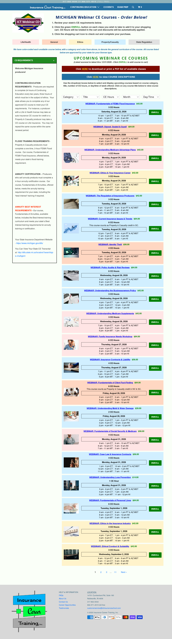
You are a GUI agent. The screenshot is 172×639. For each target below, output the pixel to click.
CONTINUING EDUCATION (83, 7)
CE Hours (108, 97)
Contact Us (63, 601)
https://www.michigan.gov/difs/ (29, 243)
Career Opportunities (67, 605)
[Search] (133, 7)
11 (115, 572)
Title (85, 97)
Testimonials (64, 608)
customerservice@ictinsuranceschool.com (104, 608)
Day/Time (148, 97)
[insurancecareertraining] (29, 612)
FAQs (61, 595)
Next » (124, 572)
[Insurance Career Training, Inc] (47, 7)
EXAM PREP (122, 7)
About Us (62, 598)
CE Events (108, 7)
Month (126, 97)
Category (68, 97)
